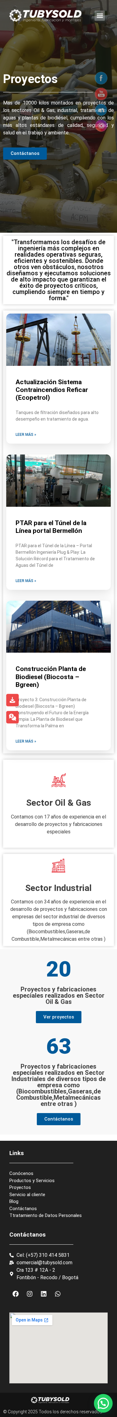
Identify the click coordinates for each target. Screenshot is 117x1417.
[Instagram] (29, 1294)
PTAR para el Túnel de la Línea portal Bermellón (51, 526)
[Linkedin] (43, 1294)
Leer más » (26, 434)
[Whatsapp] (57, 1294)
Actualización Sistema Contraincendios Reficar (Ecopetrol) (52, 389)
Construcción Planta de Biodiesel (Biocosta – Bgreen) (51, 676)
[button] (100, 16)
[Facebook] (15, 1294)
